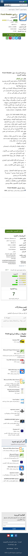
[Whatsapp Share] (7, 37)
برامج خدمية (12, 298)
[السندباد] (18, 2)
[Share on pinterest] (10, 37)
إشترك (14, 528)
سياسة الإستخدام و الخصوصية (10, 542)
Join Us (16, 548)
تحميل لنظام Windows (14, 35)
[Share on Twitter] (16, 37)
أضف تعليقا (22, 329)
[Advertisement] (14, 56)
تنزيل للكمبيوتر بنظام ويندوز (14, 231)
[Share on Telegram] (13, 37)
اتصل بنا (20, 542)
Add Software (10, 548)
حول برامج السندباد (12, 544)
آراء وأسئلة (21, 265)
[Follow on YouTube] (8, 535)
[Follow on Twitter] (12, 535)
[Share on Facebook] (19, 37)
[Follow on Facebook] (16, 535)
